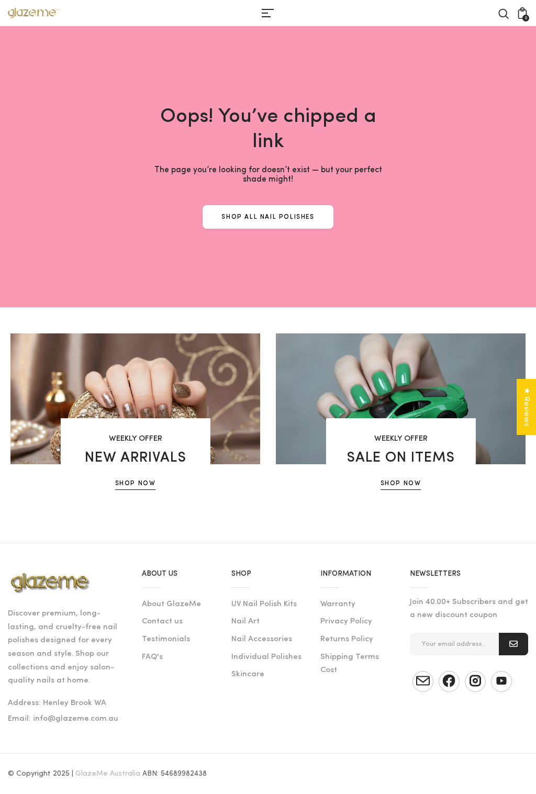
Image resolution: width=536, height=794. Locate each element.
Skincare (247, 674)
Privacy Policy (346, 621)
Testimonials (166, 639)
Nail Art (245, 621)
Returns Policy (346, 639)
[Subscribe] (513, 644)
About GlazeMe (171, 604)
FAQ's (152, 657)
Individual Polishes (266, 657)
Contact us (162, 621)
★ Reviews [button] (526, 407)
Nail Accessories (261, 639)
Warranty (337, 604)
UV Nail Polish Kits (264, 604)
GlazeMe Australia (107, 774)
